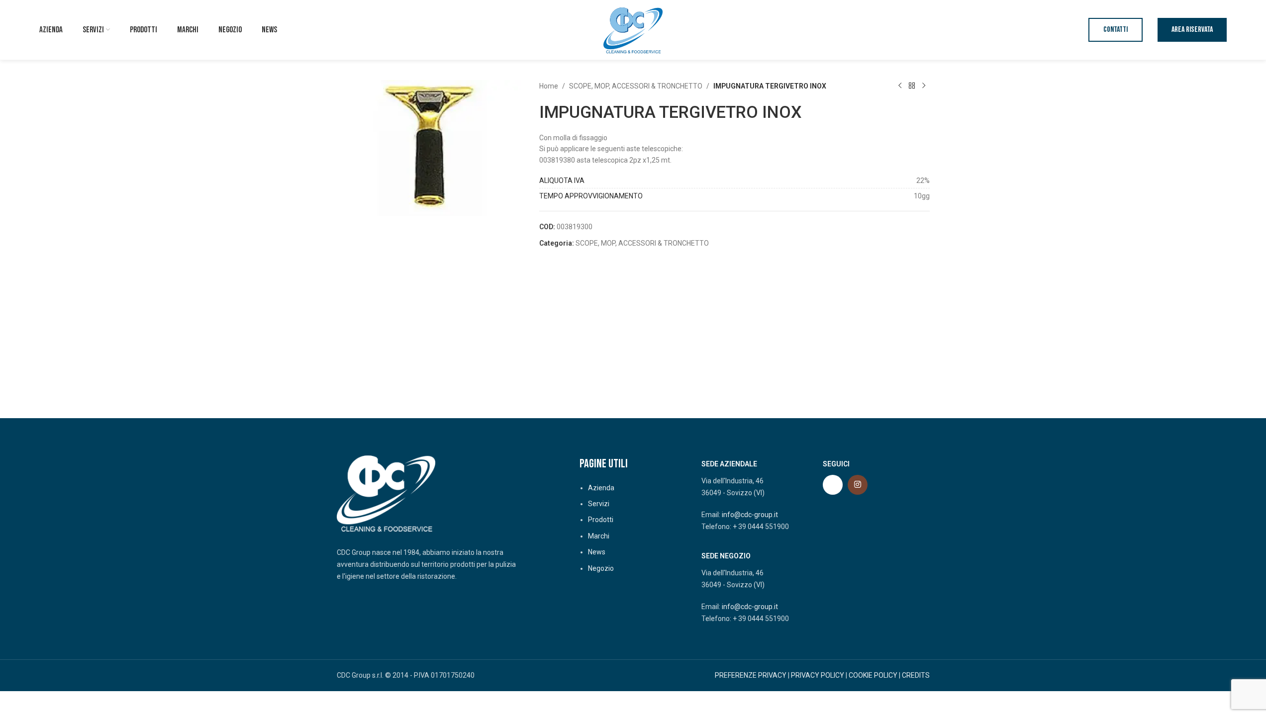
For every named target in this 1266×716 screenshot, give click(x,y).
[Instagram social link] (858, 485)
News (596, 552)
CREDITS (916, 675)
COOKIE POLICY (873, 675)
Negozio (601, 568)
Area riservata (1192, 29)
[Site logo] (633, 29)
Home (548, 86)
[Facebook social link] (833, 485)
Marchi (598, 536)
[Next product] (924, 86)
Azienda (601, 488)
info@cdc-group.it (750, 515)
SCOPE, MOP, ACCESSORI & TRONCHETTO (635, 86)
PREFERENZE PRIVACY (750, 675)
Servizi (598, 504)
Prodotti (600, 520)
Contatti (1115, 29)
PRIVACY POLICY (817, 675)
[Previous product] (900, 86)
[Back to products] (912, 86)
